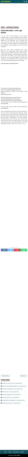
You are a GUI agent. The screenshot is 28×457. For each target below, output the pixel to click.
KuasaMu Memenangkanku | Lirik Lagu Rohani (13, 400)
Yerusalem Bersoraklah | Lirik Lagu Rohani (12, 389)
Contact (10, 451)
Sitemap (22, 451)
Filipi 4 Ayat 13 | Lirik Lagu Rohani (10, 391)
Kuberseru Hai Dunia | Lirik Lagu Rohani (12, 383)
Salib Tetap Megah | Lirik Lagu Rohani (11, 394)
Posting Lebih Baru (5, 375)
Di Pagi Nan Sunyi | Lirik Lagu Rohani (11, 403)
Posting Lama (23, 375)
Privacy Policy (16, 451)
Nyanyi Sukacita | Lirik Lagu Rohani (10, 397)
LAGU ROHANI (5, 1)
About (5, 451)
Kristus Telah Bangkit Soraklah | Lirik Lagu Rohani (14, 386)
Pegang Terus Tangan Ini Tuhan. (18, 123)
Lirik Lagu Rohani (5, 35)
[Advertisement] (14, 15)
